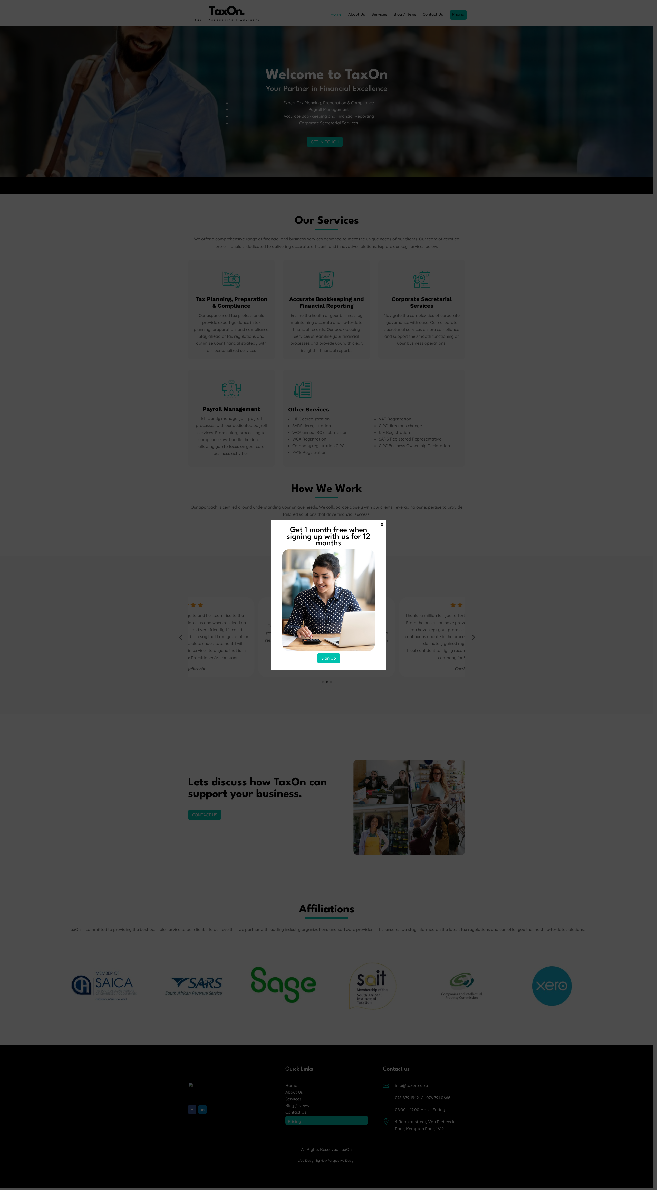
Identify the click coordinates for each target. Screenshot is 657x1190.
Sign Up (328, 658)
